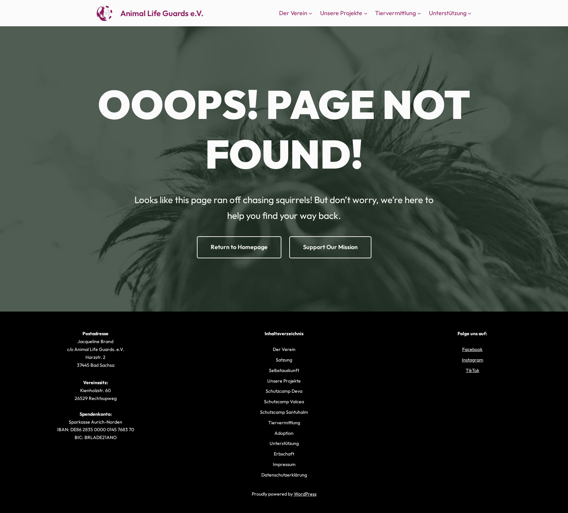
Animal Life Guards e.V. (161, 13)
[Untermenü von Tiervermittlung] (419, 13)
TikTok (472, 370)
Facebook (472, 349)
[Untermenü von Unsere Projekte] (365, 13)
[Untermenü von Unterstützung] (469, 13)
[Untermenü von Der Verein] (310, 13)
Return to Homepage (239, 247)
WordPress (305, 494)
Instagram (472, 360)
